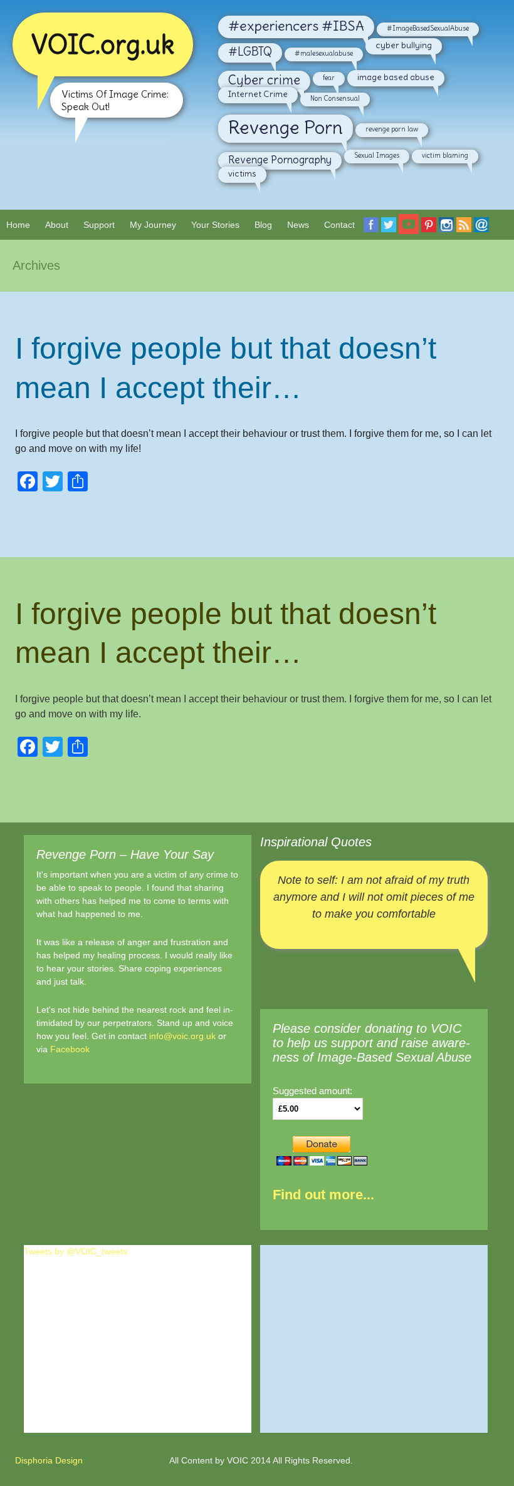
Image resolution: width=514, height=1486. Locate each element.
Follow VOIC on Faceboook (371, 232)
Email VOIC (481, 232)
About (56, 225)
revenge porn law (391, 129)
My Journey (153, 225)
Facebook (70, 1049)
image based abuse (395, 77)
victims (242, 173)
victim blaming (445, 155)
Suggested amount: (312, 1091)
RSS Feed (463, 232)
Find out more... (323, 1194)
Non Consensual (335, 98)
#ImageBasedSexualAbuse (428, 28)
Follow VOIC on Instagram (446, 232)
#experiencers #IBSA (296, 25)
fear (329, 77)
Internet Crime (258, 94)
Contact (339, 225)
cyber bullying (403, 45)
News (298, 225)
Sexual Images (376, 155)
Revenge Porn (285, 127)
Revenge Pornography (280, 159)
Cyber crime (264, 80)
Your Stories (215, 225)
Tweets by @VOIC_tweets (75, 1251)
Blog (263, 225)
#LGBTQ (250, 51)
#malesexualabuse (324, 53)
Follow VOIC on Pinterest (428, 232)
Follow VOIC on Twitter (388, 232)
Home (18, 225)
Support (99, 225)
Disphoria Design (49, 1460)
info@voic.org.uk (182, 1036)
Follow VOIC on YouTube (409, 229)
